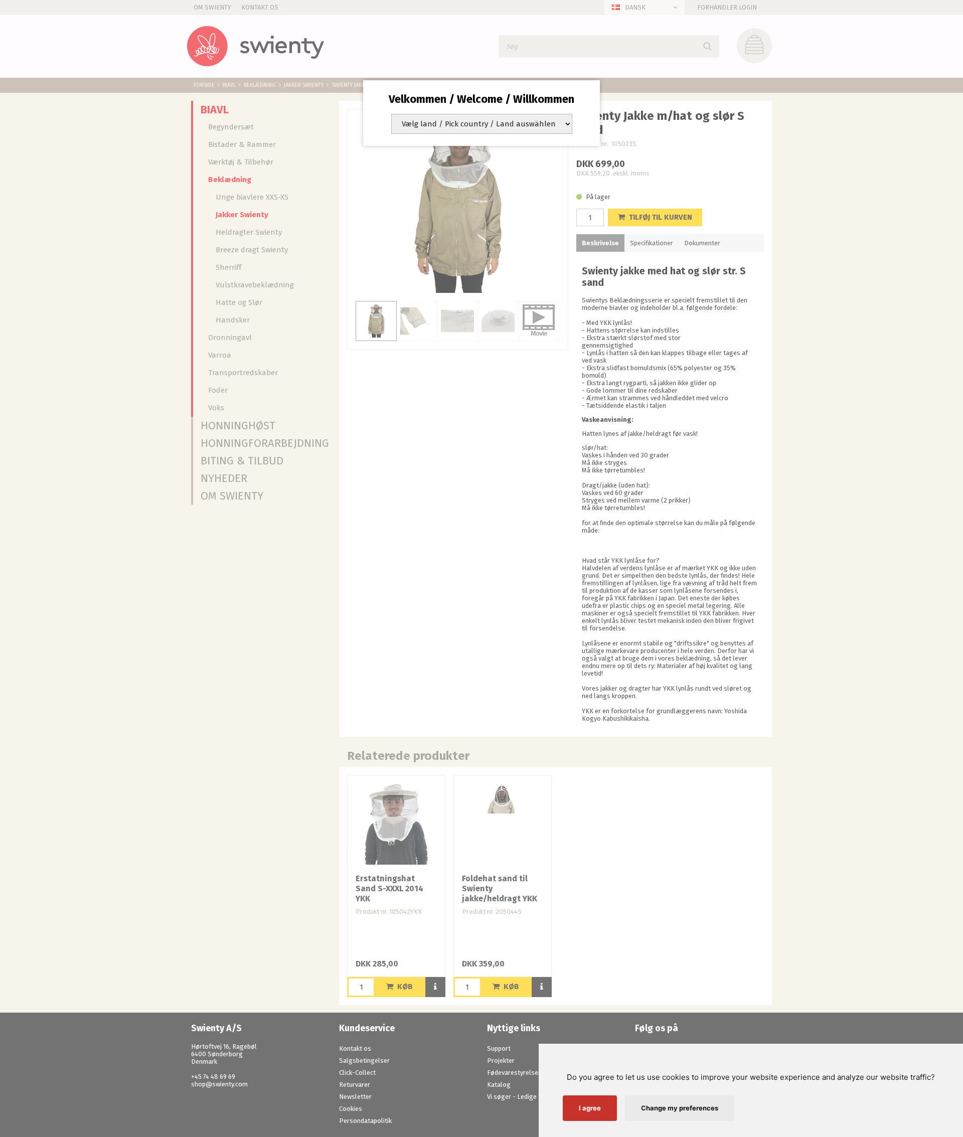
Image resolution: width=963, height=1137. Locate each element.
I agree (590, 1108)
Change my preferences (679, 1108)
